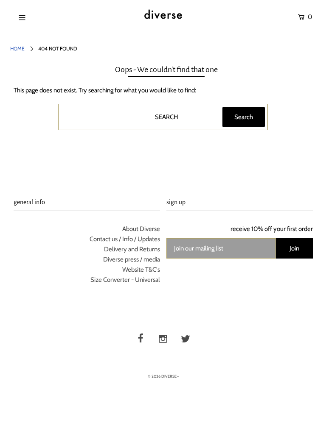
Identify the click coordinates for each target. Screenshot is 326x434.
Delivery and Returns (132, 249)
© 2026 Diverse (162, 376)
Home (17, 48)
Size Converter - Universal (125, 280)
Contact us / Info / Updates (125, 239)
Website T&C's (141, 269)
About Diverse (141, 229)
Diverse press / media (131, 259)
